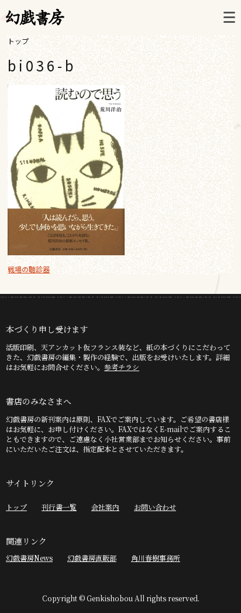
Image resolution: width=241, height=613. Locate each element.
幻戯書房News (29, 558)
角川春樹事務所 (155, 558)
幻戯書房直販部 (91, 558)
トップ (18, 41)
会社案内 (105, 507)
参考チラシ (121, 367)
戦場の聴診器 (29, 269)
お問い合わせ (155, 507)
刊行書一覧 (59, 507)
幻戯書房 (35, 17)
